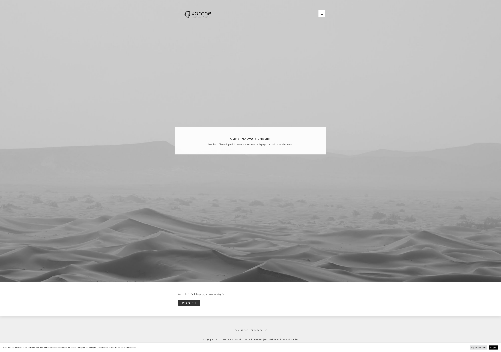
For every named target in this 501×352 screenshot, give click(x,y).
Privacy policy (259, 330)
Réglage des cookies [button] (478, 347)
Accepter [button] (493, 347)
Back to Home (189, 303)
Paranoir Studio (290, 339)
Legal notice (241, 330)
